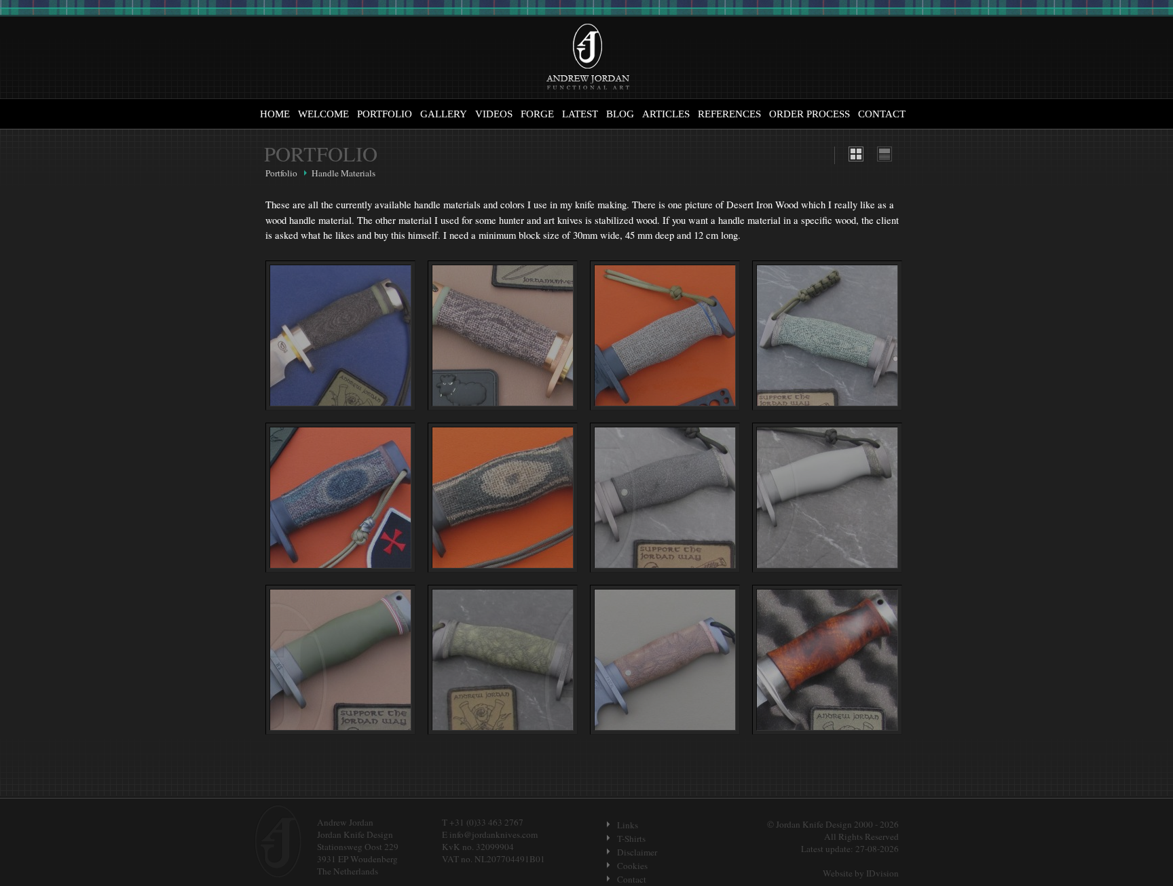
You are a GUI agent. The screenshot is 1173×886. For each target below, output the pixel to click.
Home (275, 114)
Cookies (632, 866)
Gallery (443, 114)
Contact (882, 114)
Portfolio (384, 114)
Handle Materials (343, 173)
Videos (494, 114)
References (729, 114)
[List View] (884, 158)
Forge (537, 114)
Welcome (323, 114)
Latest (580, 114)
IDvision (882, 873)
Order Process (809, 114)
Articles (666, 114)
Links (627, 825)
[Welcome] (588, 57)
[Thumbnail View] (856, 158)
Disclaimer (637, 852)
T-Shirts (631, 838)
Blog (620, 114)
